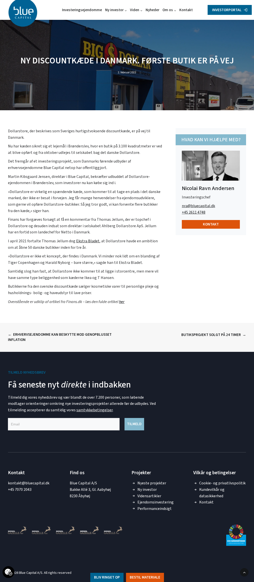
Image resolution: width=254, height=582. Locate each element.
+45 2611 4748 (193, 212)
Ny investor (114, 10)
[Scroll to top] (244, 572)
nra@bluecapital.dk (198, 206)
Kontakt (186, 10)
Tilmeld (134, 424)
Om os (167, 10)
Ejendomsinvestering (155, 502)
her (122, 302)
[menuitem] (82, 10)
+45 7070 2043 (20, 489)
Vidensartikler (149, 496)
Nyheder (152, 10)
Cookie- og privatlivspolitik (222, 483)
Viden (134, 10)
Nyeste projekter (151, 483)
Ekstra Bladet (87, 241)
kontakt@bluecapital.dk (28, 483)
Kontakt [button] (211, 224)
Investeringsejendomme (82, 10)
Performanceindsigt (154, 508)
